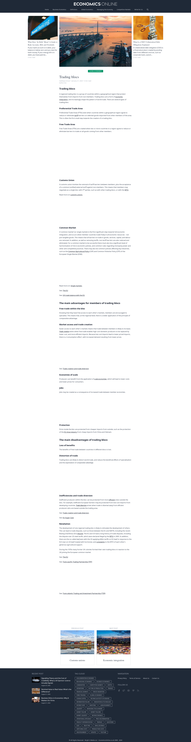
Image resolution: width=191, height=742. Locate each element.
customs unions (76, 195)
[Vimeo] (133, 690)
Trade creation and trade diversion (76, 369)
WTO (126, 190)
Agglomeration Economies (85, 678)
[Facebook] (119, 690)
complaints (100, 542)
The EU (65, 290)
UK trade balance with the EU (74, 295)
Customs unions (77, 660)
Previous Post (77, 628)
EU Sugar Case (68, 518)
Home (47, 9)
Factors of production (95, 688)
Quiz (77, 725)
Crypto (109, 685)
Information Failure (83, 702)
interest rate (80, 705)
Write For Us (138, 9)
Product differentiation (84, 722)
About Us (146, 678)
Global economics (96, 71)
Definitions (73, 9)
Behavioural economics (84, 681)
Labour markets (105, 705)
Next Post (113, 628)
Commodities (80, 685)
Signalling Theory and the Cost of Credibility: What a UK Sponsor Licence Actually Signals (55, 680)
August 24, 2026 (45, 685)
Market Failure (81, 712)
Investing (93, 705)
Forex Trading (81, 695)
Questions (110, 722)
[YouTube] (128, 690)
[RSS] (138, 690)
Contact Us (155, 678)
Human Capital (81, 698)
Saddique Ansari (64, 81)
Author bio (62, 83)
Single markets (76, 286)
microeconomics (97, 715)
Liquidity (79, 709)
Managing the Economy (105, 9)
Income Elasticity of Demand (100, 698)
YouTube (103, 732)
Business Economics (59, 9)
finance (110, 688)
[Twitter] (123, 690)
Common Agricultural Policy (78, 251)
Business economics (103, 681)
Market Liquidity (81, 715)
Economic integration (113, 660)
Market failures (96, 712)
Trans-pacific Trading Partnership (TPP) (77, 562)
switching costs (81, 729)
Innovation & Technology (102, 702)
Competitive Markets (124, 9)
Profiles (99, 722)
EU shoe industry (70, 432)
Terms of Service (134, 678)
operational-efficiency (83, 719)
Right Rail (87, 725)
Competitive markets (96, 685)
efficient (112, 500)
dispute (80, 534)
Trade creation (64, 331)
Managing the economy (94, 709)
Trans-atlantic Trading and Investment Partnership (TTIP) (84, 593)
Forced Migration (98, 692)
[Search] (147, 9)
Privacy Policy (122, 678)
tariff (76, 115)
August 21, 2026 (45, 694)
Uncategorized (81, 732)
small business (100, 725)
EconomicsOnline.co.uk (106, 740)
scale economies (100, 379)
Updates (93, 732)
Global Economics (87, 9)
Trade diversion (81, 505)
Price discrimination (102, 719)
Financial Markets (82, 692)
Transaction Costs (98, 729)
